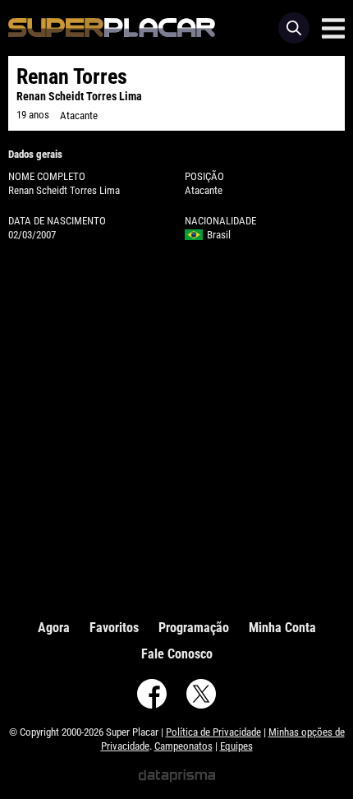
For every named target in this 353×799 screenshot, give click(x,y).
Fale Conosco (177, 654)
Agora (54, 627)
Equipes (236, 746)
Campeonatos (183, 746)
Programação (193, 627)
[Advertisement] (176, 426)
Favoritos (114, 627)
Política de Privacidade (213, 732)
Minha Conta (282, 627)
